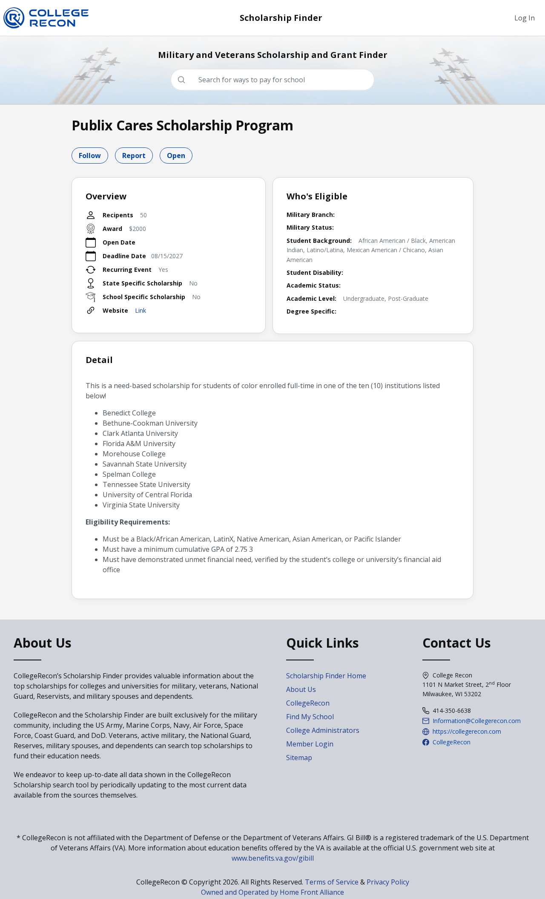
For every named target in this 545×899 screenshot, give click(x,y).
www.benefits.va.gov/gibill (273, 858)
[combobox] (276, 79)
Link (140, 310)
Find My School (310, 716)
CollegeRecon (308, 703)
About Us (301, 689)
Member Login (309, 744)
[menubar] (525, 17)
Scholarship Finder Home (326, 675)
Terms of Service (332, 882)
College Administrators (322, 730)
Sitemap (299, 757)
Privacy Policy (388, 882)
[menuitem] (525, 17)
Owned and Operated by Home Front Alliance (272, 892)
